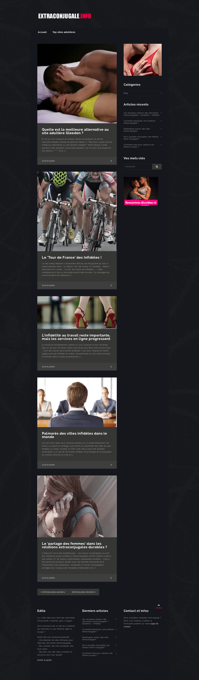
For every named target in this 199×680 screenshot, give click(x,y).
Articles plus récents (83, 592)
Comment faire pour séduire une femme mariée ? (139, 146)
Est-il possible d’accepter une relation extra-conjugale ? (141, 138)
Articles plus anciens (53, 592)
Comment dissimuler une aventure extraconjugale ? (139, 122)
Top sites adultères (64, 32)
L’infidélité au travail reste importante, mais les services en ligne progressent (76, 337)
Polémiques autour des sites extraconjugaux (137, 130)
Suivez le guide (44, 660)
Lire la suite (48, 161)
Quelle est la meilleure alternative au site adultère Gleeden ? (75, 131)
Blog (126, 93)
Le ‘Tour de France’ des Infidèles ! (72, 257)
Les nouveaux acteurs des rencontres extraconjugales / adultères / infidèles (141, 114)
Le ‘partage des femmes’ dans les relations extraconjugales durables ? (74, 545)
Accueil (42, 32)
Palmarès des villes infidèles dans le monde (74, 435)
